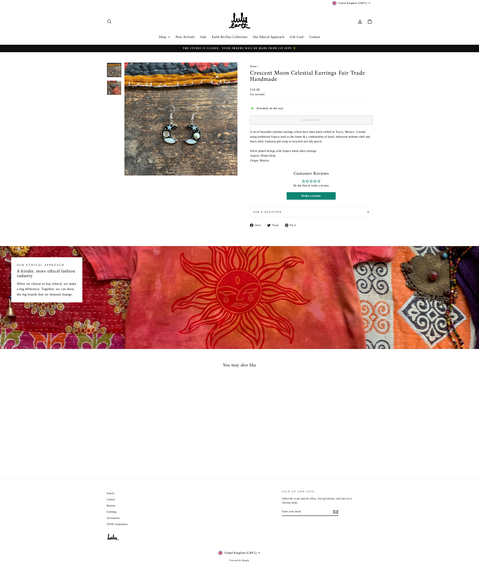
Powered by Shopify (239, 560)
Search (110, 493)
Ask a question (267, 212)
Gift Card (296, 37)
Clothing (111, 511)
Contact (314, 37)
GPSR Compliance (117, 524)
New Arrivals (185, 37)
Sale (203, 37)
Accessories (113, 518)
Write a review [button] (311, 195)
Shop (163, 37)
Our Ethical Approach (268, 37)
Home (253, 66)
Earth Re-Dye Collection (229, 37)
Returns (111, 505)
